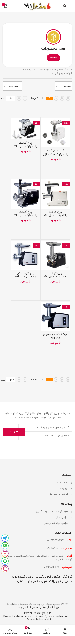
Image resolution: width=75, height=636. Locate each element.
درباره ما (63, 488)
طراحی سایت (61, 517)
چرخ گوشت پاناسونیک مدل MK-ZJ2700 (25, 215)
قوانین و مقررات (58, 494)
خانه (69, 69)
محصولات (58, 69)
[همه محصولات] (53, 36)
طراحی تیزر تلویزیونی (56, 523)
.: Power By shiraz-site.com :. (52, 616)
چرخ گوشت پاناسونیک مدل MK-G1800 (55, 215)
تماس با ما (62, 483)
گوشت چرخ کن (63, 73)
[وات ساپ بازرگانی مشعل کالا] (5, 545)
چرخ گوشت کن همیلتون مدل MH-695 (25, 277)
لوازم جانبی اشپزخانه (37, 69)
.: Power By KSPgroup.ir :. (37, 613)
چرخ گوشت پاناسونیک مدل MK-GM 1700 (55, 277)
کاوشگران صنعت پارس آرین (52, 511)
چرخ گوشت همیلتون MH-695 (55, 336)
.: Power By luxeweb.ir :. (37, 620)
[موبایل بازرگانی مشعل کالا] (5, 560)
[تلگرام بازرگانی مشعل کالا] (5, 537)
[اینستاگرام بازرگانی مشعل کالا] (5, 553)
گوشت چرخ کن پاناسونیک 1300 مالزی (55, 152)
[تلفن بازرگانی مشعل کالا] (5, 568)
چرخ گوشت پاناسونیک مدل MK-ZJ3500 (25, 146)
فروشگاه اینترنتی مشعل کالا (42, 607)
